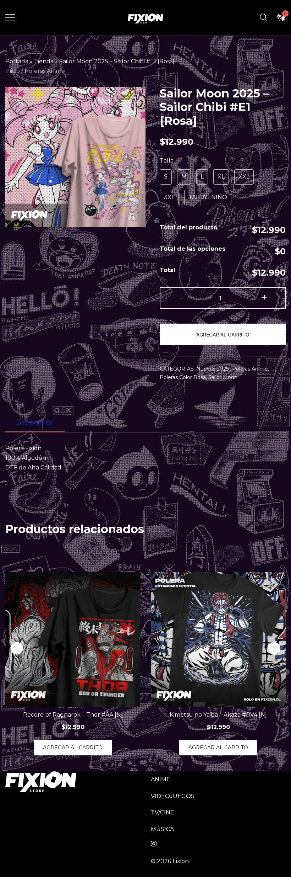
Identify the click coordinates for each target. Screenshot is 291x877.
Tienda (44, 61)
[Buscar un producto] (263, 17)
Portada (16, 61)
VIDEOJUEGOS (172, 796)
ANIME (160, 779)
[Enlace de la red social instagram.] (154, 842)
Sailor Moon (222, 377)
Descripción (35, 422)
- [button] (181, 297)
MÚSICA (162, 829)
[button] (274, 648)
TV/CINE (162, 812)
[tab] (35, 423)
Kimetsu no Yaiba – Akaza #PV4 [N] (218, 714)
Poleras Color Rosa (183, 377)
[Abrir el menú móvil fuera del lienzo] (10, 17)
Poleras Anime (44, 71)
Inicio (12, 71)
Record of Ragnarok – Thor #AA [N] (73, 714)
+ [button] (264, 297)
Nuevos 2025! (213, 369)
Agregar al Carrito (222, 334)
